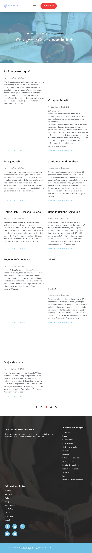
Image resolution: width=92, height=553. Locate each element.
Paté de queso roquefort (19, 71)
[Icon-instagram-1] (14, 526)
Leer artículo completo (15, 150)
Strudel (52, 288)
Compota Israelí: (58, 100)
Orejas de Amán (13, 362)
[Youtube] (14, 533)
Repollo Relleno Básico (18, 259)
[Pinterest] (7, 533)
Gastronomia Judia (57, 34)
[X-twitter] (22, 526)
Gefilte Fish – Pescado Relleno (22, 211)
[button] (34, 6)
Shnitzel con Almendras (63, 161)
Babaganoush (12, 161)
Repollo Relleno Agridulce (64, 211)
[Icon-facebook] (7, 526)
